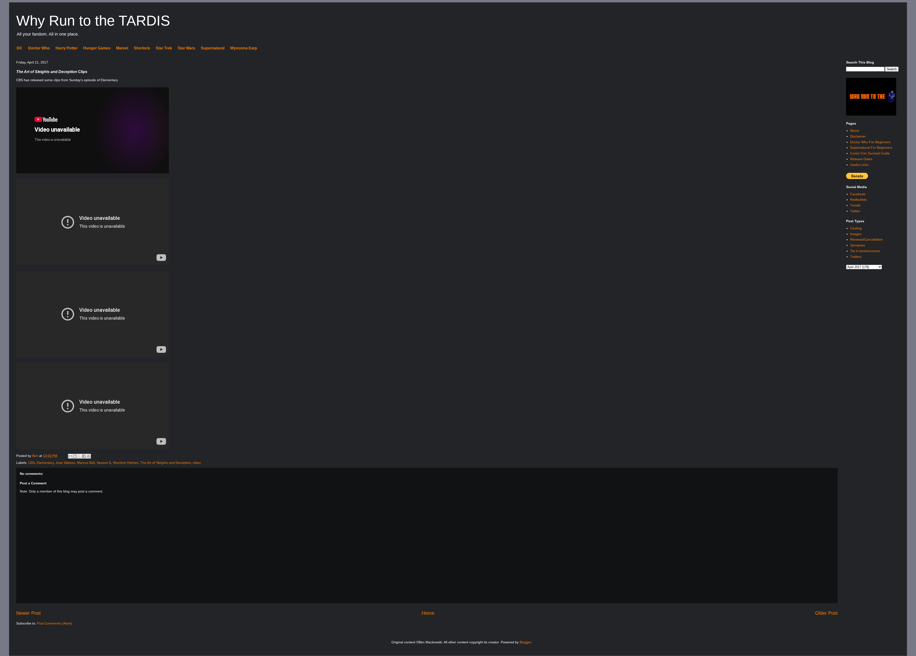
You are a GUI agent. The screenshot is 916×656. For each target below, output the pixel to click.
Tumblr (855, 205)
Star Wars (186, 48)
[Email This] (70, 456)
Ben (35, 456)
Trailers (855, 257)
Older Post (826, 613)
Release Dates (861, 159)
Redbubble (858, 199)
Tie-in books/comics (865, 251)
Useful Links (859, 165)
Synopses (857, 245)
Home (428, 613)
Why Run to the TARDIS (93, 21)
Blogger (525, 642)
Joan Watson (65, 463)
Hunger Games (96, 48)
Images (855, 234)
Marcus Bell (86, 463)
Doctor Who (39, 48)
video (197, 463)
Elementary (45, 463)
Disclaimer (858, 136)
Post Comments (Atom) (54, 623)
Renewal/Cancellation (866, 239)
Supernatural (212, 48)
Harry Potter (67, 48)
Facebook (857, 194)
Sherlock (142, 48)
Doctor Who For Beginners (870, 142)
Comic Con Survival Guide (870, 153)
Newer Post (28, 613)
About (854, 130)
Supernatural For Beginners (871, 147)
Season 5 (104, 463)
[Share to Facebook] (84, 456)
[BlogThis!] (75, 456)
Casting (856, 228)
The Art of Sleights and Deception (165, 463)
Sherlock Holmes (125, 463)
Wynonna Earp (243, 48)
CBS (31, 463)
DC (19, 48)
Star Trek (164, 48)
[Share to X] (79, 456)
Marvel (122, 48)
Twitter (855, 211)
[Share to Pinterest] (88, 456)
